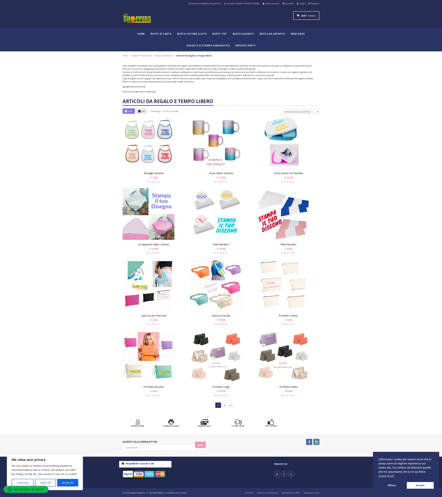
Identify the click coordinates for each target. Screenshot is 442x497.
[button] (25, 489)
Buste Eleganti (243, 33)
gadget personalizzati (134, 86)
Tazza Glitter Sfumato (221, 173)
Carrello (289, 3)
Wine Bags (298, 33)
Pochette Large (221, 386)
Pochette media (288, 386)
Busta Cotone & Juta (192, 33)
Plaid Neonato (288, 244)
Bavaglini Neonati (154, 173)
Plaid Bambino (221, 244)
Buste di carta (161, 33)
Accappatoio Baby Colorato (153, 244)
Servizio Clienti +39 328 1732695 (243, 3)
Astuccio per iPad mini (153, 315)
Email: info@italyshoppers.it (206, 3)
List (143, 111)
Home (141, 33)
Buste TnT (219, 33)
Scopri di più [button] (386, 475)
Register (315, 3)
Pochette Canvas (288, 315)
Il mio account (272, 3)
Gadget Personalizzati (142, 55)
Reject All (45, 482)
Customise (23, 482)
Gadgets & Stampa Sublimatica (208, 45)
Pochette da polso (153, 386)
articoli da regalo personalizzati (139, 91)
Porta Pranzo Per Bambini (288, 173)
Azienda (249, 492)
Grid (130, 111)
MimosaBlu (181, 492)
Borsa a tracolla (221, 315)
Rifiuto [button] (392, 485)
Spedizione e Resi (290, 492)
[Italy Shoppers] (137, 20)
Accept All (67, 482)
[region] (45, 472)
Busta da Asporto (272, 33)
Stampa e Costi (311, 492)
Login (302, 3)
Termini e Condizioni (267, 492)
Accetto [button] (420, 485)
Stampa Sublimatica (164, 55)
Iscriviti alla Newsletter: (140, 441)
